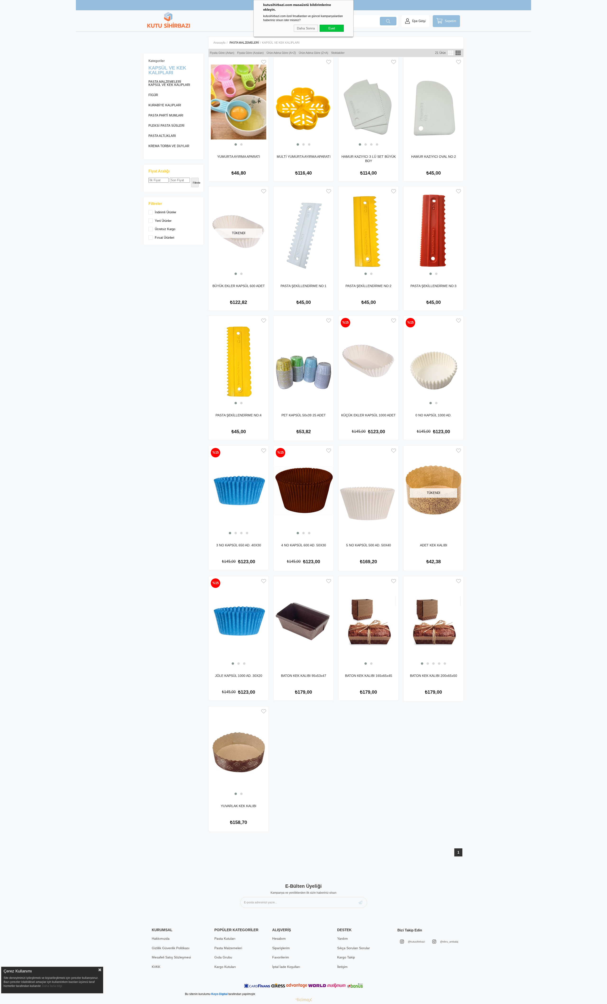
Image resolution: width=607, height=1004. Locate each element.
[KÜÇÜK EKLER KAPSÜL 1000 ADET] (368, 360)
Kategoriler (156, 60)
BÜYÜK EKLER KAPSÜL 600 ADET (238, 286)
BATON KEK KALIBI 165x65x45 (368, 676)
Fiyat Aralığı (159, 171)
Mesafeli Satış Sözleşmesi (171, 957)
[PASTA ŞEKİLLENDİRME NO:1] (303, 231)
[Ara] (388, 21)
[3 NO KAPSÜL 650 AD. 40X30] (238, 490)
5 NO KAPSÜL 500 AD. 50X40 (368, 545)
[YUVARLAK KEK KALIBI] (238, 751)
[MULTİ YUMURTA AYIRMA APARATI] (303, 102)
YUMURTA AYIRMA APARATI (238, 156)
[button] (236, 144)
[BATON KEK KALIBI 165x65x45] (368, 621)
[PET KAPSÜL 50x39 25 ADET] (303, 360)
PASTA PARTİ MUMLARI (165, 115)
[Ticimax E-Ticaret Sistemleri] (303, 1000)
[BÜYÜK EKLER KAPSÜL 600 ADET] (238, 231)
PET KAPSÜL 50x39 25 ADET (303, 415)
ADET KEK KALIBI (433, 545)
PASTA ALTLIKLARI (162, 135)
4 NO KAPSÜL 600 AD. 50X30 (303, 545)
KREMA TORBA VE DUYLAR (168, 146)
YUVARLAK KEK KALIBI (238, 806)
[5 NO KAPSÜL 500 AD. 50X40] (368, 490)
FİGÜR (153, 95)
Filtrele (196, 182)
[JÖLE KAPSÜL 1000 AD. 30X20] (238, 621)
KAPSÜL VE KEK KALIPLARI (169, 84)
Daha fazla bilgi (52, 986)
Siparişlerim (281, 948)
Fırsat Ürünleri (164, 237)
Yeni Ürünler (163, 220)
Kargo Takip (346, 957)
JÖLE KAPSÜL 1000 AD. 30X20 (238, 676)
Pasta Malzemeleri (228, 948)
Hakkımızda (161, 938)
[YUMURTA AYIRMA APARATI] (238, 102)
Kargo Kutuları (225, 967)
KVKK (156, 967)
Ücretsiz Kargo (165, 229)
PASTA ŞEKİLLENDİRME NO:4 (239, 415)
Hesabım (279, 938)
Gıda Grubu (223, 957)
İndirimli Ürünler (165, 212)
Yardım (342, 938)
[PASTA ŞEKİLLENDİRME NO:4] (238, 360)
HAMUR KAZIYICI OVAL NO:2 (433, 156)
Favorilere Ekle (263, 62)
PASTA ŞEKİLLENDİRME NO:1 (303, 286)
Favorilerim (280, 957)
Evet (331, 28)
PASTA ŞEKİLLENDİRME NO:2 (368, 286)
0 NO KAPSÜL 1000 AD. (433, 415)
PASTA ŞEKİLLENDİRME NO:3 (433, 286)
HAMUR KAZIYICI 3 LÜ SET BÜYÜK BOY (368, 159)
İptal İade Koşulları (286, 967)
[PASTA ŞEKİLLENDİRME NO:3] (433, 231)
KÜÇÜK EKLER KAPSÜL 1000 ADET (368, 415)
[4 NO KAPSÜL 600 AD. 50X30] (303, 490)
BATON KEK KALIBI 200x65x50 (433, 676)
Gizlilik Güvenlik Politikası (170, 948)
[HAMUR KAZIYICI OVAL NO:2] (433, 102)
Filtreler (155, 204)
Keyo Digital (219, 994)
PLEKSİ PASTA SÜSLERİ (166, 125)
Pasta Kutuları (224, 938)
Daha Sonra (306, 28)
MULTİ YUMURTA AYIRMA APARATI (304, 156)
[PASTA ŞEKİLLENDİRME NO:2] (368, 231)
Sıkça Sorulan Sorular (353, 948)
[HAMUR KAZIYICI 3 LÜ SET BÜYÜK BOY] (368, 102)
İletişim (342, 967)
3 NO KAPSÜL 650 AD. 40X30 (238, 545)
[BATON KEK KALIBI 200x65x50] (433, 621)
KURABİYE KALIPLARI (164, 105)
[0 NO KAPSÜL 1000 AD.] (433, 360)
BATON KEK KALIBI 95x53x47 (303, 676)
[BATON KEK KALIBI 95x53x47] (303, 621)
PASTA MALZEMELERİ (164, 81)
